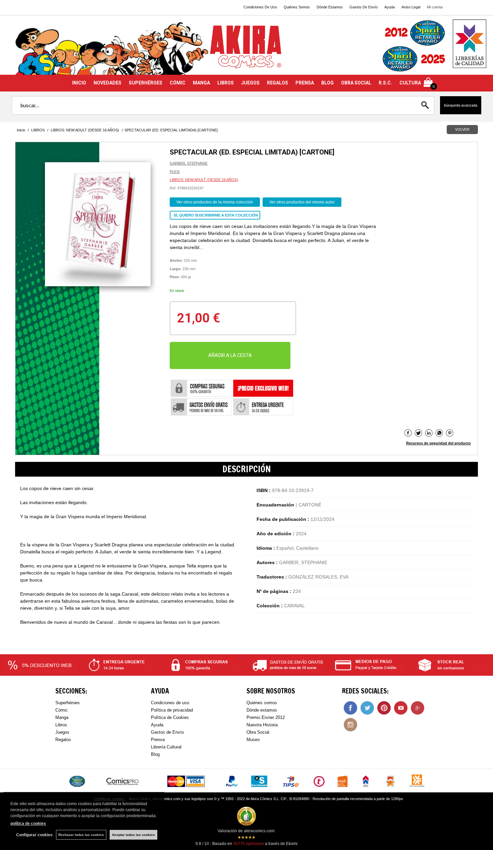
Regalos (63, 739)
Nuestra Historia (262, 724)
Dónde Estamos (330, 7)
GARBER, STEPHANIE (189, 163)
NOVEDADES (107, 82)
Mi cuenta (435, 7)
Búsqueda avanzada (460, 105)
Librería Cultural (166, 746)
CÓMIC (177, 82)
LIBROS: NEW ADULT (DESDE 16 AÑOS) (204, 180)
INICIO (79, 82)
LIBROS (225, 82)
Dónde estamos (261, 710)
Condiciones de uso (170, 702)
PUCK (175, 172)
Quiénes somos (261, 702)
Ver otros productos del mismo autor (302, 202)
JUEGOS (250, 82)
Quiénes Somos (297, 7)
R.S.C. (385, 82)
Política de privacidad (172, 710)
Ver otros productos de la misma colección (214, 202)
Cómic (61, 710)
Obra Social (257, 732)
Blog (155, 754)
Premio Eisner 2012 (265, 717)
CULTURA (410, 82)
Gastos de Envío (167, 732)
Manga (61, 717)
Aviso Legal (410, 7)
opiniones (248, 843)
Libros (61, 724)
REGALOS (277, 82)
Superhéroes (67, 702)
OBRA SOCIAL (356, 82)
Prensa (158, 739)
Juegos (62, 732)
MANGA (201, 82)
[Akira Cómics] (246, 49)
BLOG (327, 82)
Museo (253, 739)
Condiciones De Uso (260, 7)
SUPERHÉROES (145, 82)
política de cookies (28, 823)
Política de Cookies (170, 717)
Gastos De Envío (363, 7)
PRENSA (304, 82)
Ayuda (389, 7)
